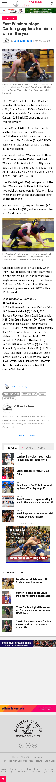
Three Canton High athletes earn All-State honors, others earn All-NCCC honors (34, 610)
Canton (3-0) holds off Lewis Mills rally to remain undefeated (33, 594)
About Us (25, 757)
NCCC (42, 393)
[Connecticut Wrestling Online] (28, 647)
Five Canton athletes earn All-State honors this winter (32, 581)
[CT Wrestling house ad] (28, 562)
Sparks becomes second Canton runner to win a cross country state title (33, 624)
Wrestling (9, 397)
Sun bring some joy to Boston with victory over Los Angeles (35, 515)
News (39, 761)
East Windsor (29, 393)
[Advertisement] (28, 676)
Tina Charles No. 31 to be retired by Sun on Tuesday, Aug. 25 (34, 486)
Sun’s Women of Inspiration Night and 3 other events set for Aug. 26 (35, 501)
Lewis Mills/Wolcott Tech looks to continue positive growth (34, 458)
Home (15, 757)
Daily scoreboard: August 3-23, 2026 (33, 472)
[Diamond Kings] (28, 12)
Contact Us (38, 757)
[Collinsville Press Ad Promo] (28, 711)
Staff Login (50, 761)
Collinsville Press (23, 41)
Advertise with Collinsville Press (18, 761)
